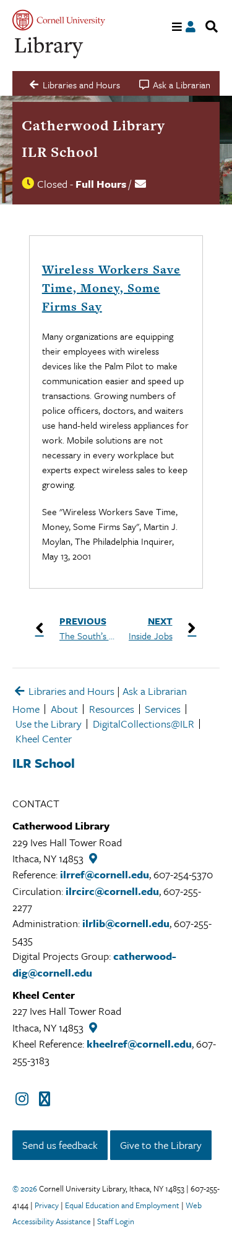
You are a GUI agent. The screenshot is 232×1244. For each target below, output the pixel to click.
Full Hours (100, 183)
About (64, 709)
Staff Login (115, 1221)
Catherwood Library (93, 125)
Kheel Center (43, 738)
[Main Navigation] (177, 27)
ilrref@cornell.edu (104, 874)
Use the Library (48, 723)
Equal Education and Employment (122, 1205)
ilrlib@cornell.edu (126, 923)
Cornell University (58, 20)
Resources (111, 709)
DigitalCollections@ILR (143, 723)
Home (26, 709)
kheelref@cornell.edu (139, 1043)
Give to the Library (161, 1145)
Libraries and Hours (70, 691)
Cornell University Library (49, 48)
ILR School (60, 152)
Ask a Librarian (154, 691)
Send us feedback (60, 1145)
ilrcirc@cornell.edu (112, 891)
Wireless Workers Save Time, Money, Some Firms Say (111, 288)
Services (163, 709)
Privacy (47, 1205)
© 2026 (24, 1188)
